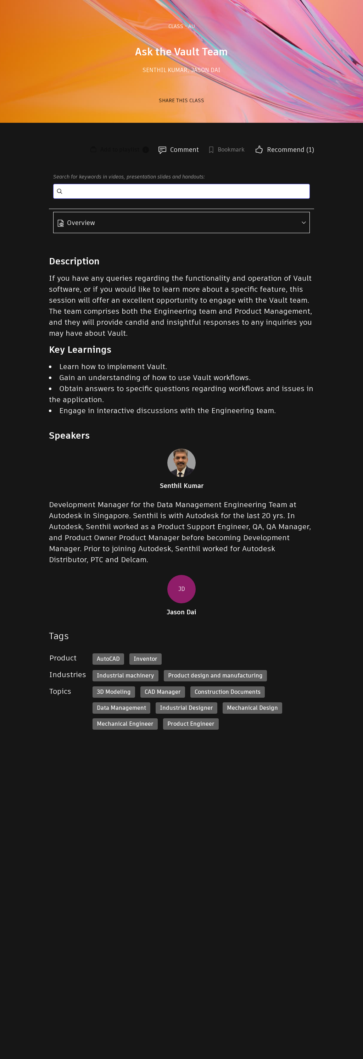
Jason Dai (205, 70)
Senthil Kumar (166, 70)
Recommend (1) (290, 149)
